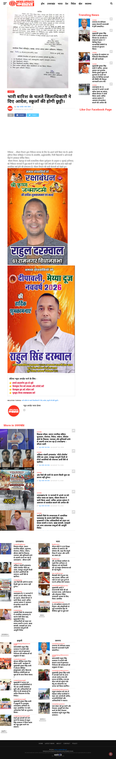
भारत (60, 3)
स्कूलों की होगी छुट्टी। (53, 400)
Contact (66, 743)
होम (42, 3)
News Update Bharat (60, 749)
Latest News (49, 743)
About (58, 743)
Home (41, 743)
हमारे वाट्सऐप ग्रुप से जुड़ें (22, 382)
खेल (80, 3)
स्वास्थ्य (88, 3)
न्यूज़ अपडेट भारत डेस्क (24, 107)
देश (66, 3)
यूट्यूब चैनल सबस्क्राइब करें (23, 392)
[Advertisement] (41, 135)
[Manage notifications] (110, 754)
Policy (74, 743)
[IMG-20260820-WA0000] (37, 264)
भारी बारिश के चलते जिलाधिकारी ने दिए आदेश (34, 400)
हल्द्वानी (19, 640)
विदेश (73, 3)
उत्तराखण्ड (20, 541)
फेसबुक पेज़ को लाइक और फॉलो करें (28, 386)
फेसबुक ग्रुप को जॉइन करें (23, 389)
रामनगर (58, 640)
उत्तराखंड (51, 3)
